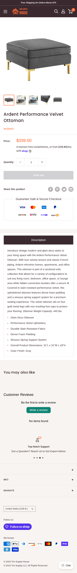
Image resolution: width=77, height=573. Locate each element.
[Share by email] (70, 189)
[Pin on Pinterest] (57, 189)
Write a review (39, 409)
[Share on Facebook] (50, 189)
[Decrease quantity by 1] (20, 162)
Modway (9, 128)
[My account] (63, 11)
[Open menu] (5, 11)
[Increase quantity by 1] (42, 162)
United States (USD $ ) (17, 508)
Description (38, 239)
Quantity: (9, 162)
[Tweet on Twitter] (64, 189)
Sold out (38, 175)
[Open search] (56, 11)
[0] (70, 11)
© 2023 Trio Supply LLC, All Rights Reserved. (26, 565)
